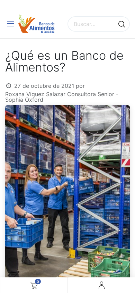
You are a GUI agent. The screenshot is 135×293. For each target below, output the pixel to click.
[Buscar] (122, 24)
